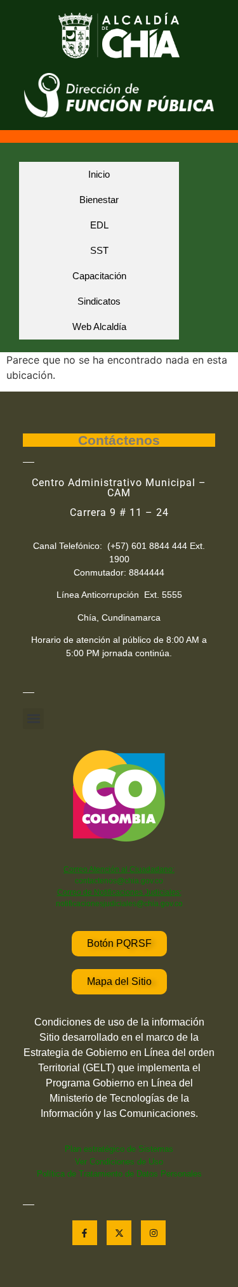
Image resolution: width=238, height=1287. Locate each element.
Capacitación (99, 275)
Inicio (99, 174)
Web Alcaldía (99, 326)
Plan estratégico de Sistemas (119, 1149)
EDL (99, 225)
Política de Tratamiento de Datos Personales (119, 1173)
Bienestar (99, 199)
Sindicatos (99, 301)
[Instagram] (153, 1232)
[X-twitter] (119, 1232)
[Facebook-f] (84, 1232)
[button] (33, 718)
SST (99, 250)
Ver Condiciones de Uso (119, 1161)
